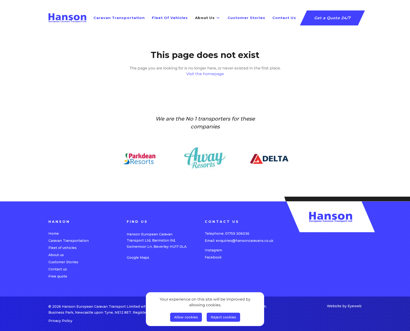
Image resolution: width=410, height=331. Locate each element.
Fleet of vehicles (62, 248)
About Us (205, 17)
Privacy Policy (60, 321)
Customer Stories (63, 262)
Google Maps (138, 257)
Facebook (213, 257)
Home (53, 233)
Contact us (57, 269)
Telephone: (227, 233)
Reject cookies (223, 317)
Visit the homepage (205, 74)
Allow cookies (186, 317)
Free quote (57, 276)
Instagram (213, 250)
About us (56, 255)
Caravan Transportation (68, 241)
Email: (239, 241)
